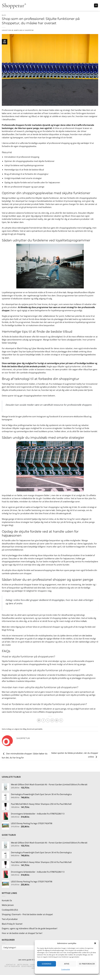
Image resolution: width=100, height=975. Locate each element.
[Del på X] (48, 720)
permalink (38, 729)
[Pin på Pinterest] (57, 720)
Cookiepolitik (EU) (10, 909)
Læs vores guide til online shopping (32, 960)
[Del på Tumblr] (61, 720)
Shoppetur (29, 30)
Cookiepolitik (65, 969)
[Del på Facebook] (43, 720)
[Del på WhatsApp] (39, 720)
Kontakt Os (7, 900)
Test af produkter (10, 919)
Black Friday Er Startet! (12, 924)
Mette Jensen (8, 905)
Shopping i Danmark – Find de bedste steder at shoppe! (27, 914)
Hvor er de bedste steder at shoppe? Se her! (22, 933)
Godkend (46, 964)
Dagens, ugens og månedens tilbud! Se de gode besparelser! (29, 928)
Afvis (66, 964)
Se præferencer (87, 964)
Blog (4, 15)
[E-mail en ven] (52, 720)
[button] (95, 943)
